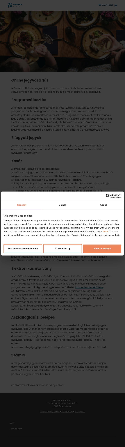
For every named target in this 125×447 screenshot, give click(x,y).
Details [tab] (62, 205)
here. (106, 231)
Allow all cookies (102, 248)
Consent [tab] (21, 205)
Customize (60, 248)
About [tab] (103, 205)
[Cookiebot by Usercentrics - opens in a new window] (108, 196)
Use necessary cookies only (23, 248)
